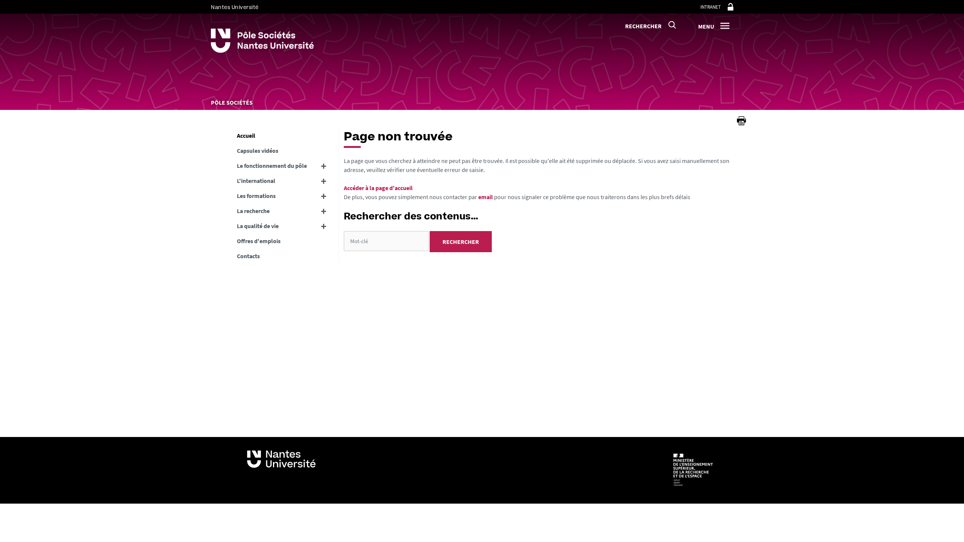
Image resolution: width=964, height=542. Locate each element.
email (485, 197)
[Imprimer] (741, 121)
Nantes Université (235, 7)
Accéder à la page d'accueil (378, 188)
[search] (386, 241)
